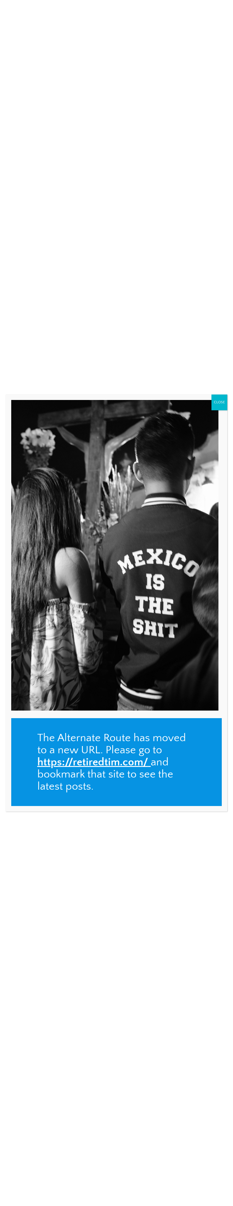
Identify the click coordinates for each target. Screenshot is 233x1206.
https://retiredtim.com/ (92, 762)
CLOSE (219, 402)
